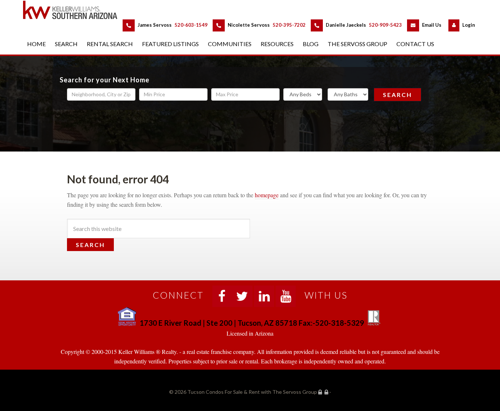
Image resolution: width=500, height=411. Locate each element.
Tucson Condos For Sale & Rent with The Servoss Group (74, 9)
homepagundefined (267, 195)
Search (397, 94)
